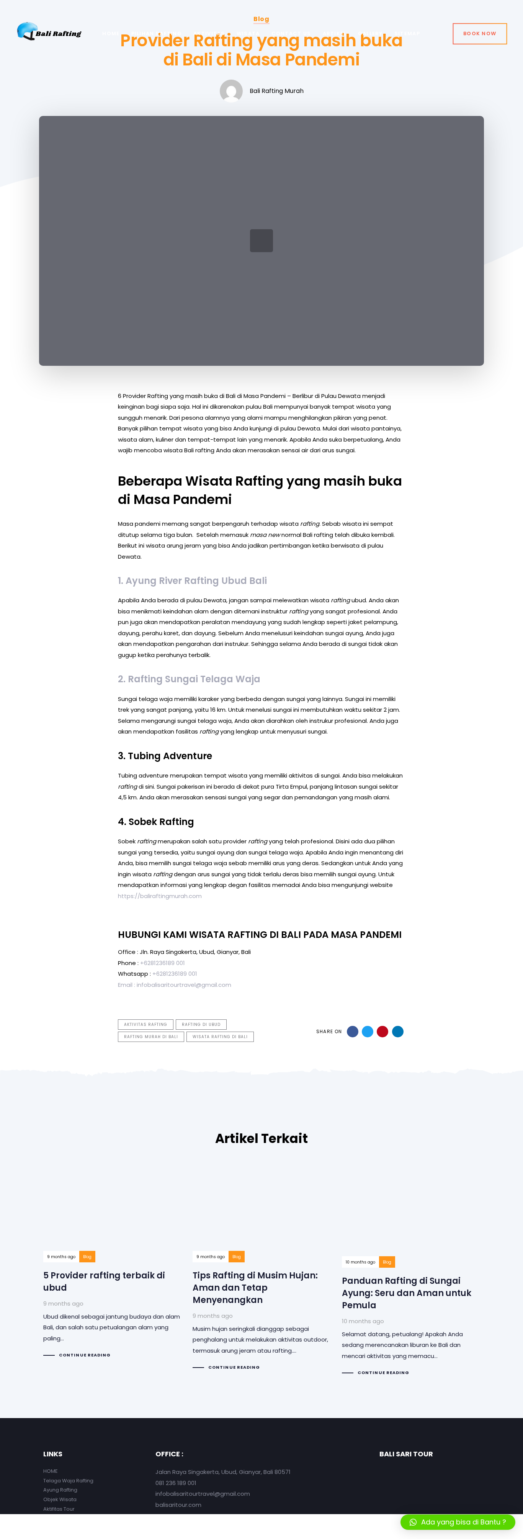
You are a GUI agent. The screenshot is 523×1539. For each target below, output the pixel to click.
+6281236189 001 (162, 963)
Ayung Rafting (60, 1489)
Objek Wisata (60, 1499)
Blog (87, 1257)
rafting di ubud (201, 1024)
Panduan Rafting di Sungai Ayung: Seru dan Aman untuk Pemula (411, 1273)
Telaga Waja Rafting (68, 1480)
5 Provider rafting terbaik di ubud (112, 1264)
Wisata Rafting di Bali (220, 1037)
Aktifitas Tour (59, 1509)
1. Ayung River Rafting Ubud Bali (193, 580)
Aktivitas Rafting (145, 1024)
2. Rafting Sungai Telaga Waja (189, 679)
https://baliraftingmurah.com (160, 896)
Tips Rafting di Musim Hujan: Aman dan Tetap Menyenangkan (261, 1270)
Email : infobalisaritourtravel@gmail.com (174, 985)
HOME (50, 1471)
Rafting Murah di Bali (151, 1037)
